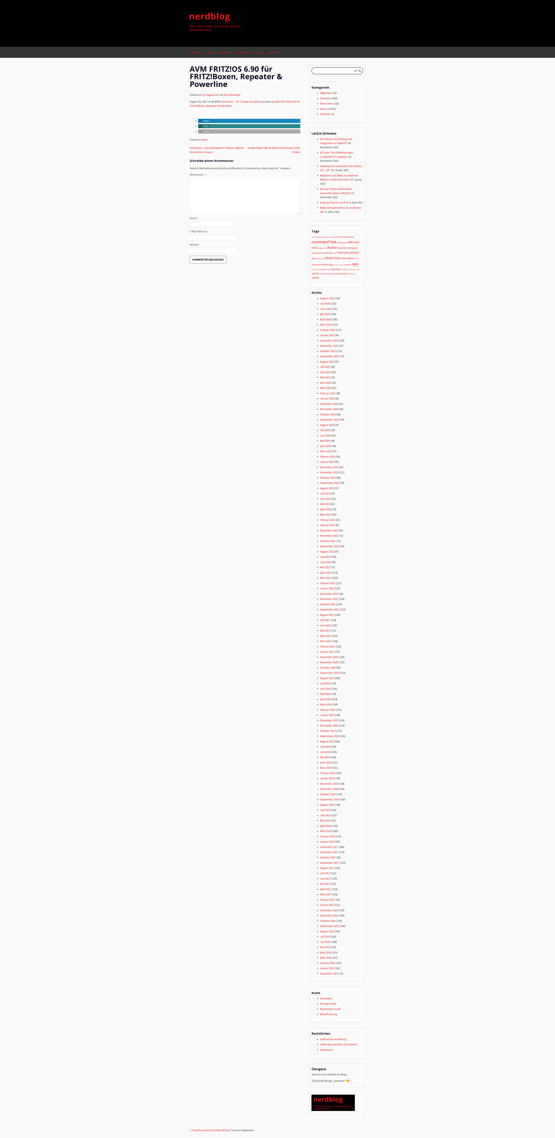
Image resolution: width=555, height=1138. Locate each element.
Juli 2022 (325, 556)
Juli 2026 (325, 303)
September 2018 (329, 799)
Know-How (197, 52)
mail (357, 258)
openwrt (348, 264)
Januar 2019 (327, 778)
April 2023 (325, 509)
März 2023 (325, 514)
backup (333, 237)
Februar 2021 (327, 646)
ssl (348, 269)
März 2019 (325, 767)
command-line (323, 241)
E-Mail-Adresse (199, 231)
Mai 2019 (325, 757)
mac (337, 258)
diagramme (322, 248)
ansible (313, 237)
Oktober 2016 (328, 921)
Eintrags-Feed (328, 1003)
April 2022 (325, 572)
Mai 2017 (325, 884)
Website (194, 244)
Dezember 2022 (329, 530)
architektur (326, 237)
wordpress (351, 274)
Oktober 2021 (328, 604)
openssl (341, 265)
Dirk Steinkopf (232, 95)
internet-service (347, 253)
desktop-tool (342, 242)
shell (342, 270)
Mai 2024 (325, 440)
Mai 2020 (325, 694)
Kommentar (197, 174)
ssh (345, 269)
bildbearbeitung (348, 237)
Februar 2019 (327, 773)
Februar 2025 (327, 393)
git (331, 252)
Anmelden (326, 998)
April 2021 (325, 636)
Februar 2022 (327, 583)
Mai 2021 (325, 630)
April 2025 (325, 382)
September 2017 (329, 862)
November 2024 (329, 409)
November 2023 (329, 472)
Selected (325, 114)
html (335, 253)
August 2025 (327, 361)
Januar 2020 (327, 715)
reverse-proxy (324, 269)
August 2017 (327, 868)
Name (194, 218)
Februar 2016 (327, 963)
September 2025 (329, 356)
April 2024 (325, 446)
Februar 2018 (327, 836)
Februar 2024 (327, 456)
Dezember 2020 (329, 657)
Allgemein (326, 93)
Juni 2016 (325, 942)
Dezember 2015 (329, 973)
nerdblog (209, 16)
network (335, 265)
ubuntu (315, 273)
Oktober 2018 (328, 794)
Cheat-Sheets (244, 52)
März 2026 (325, 324)
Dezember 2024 (329, 404)
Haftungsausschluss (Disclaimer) (338, 1044)
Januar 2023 (327, 525)
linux (329, 257)
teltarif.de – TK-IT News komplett (240, 101)
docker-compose (347, 247)
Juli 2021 (325, 620)
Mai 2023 (325, 504)
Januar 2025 (327, 398)
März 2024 (325, 451)
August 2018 (327, 804)
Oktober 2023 (328, 477)
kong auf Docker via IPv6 (334, 202)
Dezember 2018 (329, 783)
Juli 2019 (325, 746)
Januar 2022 (327, 588)
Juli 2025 (325, 367)
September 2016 (329, 926)
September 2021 (329, 609)
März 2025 (325, 388)
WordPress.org (328, 1014)
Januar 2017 (327, 905)
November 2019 (329, 725)
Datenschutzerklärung (333, 1039)
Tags (260, 52)
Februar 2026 (327, 330)
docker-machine (317, 253)
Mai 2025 (325, 377)
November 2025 (329, 345)
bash (339, 237)
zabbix (315, 277)
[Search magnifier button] (360, 71)
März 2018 (325, 831)
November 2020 (329, 662)
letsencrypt (320, 258)
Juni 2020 (325, 688)
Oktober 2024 (328, 414)
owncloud (314, 270)
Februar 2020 (327, 710)
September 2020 (329, 673)
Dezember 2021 (329, 593)
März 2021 (325, 641)
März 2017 (325, 894)
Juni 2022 (325, 562)
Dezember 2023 (329, 467)
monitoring (326, 264)
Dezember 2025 (329, 340)
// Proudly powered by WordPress (209, 1130)
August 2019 (327, 741)
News (211, 52)
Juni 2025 (325, 372)
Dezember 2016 (329, 910)
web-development (327, 274)
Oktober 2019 (328, 731)
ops (355, 264)
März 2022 (325, 578)
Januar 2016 (327, 968)
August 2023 (327, 488)
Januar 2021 (327, 651)
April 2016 (325, 952)
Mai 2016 (325, 947)
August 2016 (327, 931)
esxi (327, 252)
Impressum (326, 1049)
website (337, 273)
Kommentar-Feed (330, 1009)
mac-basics (348, 258)
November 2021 (329, 599)
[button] (204, 121)
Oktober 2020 (328, 667)
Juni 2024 (325, 435)
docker (332, 247)
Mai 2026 (325, 314)
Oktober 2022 (328, 541)
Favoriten (225, 52)
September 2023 (329, 483)
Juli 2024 (325, 430)
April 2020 (325, 699)
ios (360, 253)
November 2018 (329, 789)
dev (351, 242)
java (313, 258)
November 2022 (329, 535)
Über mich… (275, 52)
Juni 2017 (325, 878)
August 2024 (327, 425)
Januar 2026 (327, 335)
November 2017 (329, 852)
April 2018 (325, 826)
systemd (353, 270)
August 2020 (327, 678)
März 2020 (325, 704)
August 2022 (327, 551)
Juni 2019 (325, 752)
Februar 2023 (327, 520)
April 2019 (325, 762)
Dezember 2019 (329, 720)
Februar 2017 (327, 899)
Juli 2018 (325, 810)
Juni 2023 (325, 498)
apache (319, 237)
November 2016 (329, 915)
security (335, 269)
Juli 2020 (325, 683)
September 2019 (329, 736)
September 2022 (329, 546)
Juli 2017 (325, 873)
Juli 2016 (325, 936)
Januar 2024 (327, 461)
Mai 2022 (325, 567)
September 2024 (329, 419)
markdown (315, 264)
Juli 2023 (325, 493)
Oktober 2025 (328, 351)
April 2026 (325, 319)
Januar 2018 (327, 841)
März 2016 (325, 957)
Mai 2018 (325, 820)
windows (344, 273)
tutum (358, 270)
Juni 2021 (325, 625)
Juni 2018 (325, 815)
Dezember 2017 (329, 847)
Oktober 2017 (328, 857)
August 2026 (327, 298)
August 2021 (327, 615)
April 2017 (325, 889)
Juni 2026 (325, 309)
